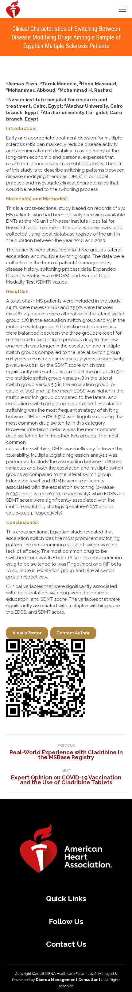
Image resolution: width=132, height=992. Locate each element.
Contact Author (73, 632)
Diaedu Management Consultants (69, 980)
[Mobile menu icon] (122, 9)
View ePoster (27, 632)
